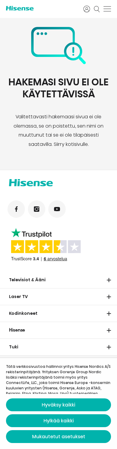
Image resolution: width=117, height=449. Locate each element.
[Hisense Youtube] (57, 209)
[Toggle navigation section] (108, 280)
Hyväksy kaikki (58, 404)
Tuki (13, 347)
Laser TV (18, 297)
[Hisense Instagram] (36, 209)
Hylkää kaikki (59, 420)
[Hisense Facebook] (16, 209)
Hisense (17, 330)
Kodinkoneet (23, 313)
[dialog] (58, 403)
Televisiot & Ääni (27, 280)
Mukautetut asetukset (58, 436)
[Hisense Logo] (41, 8)
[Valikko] (107, 9)
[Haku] (96, 9)
